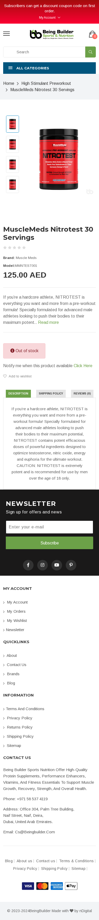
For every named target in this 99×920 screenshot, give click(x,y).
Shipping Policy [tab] (51, 393)
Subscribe (49, 543)
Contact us (16, 664)
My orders (16, 611)
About (11, 655)
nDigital (85, 911)
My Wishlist (16, 620)
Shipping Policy (20, 736)
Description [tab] (18, 393)
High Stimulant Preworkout (46, 83)
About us (24, 861)
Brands (13, 674)
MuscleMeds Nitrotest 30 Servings (42, 89)
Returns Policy (19, 727)
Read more (48, 322)
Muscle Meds (26, 258)
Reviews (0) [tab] (82, 393)
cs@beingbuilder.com (35, 832)
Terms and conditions (25, 708)
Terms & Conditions (76, 861)
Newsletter (15, 629)
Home (8, 83)
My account (17, 602)
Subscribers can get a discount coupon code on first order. (49, 8)
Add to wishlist (19, 376)
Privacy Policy (19, 718)
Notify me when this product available (47, 365)
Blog (10, 683)
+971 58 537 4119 (32, 799)
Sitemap (13, 745)
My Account (47, 17)
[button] (49, 68)
